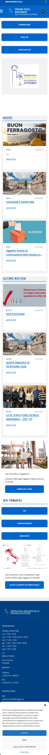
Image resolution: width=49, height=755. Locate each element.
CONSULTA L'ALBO (24, 489)
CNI (24, 510)
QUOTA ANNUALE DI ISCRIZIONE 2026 (18, 365)
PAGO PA (24, 37)
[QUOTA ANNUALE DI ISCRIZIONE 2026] (24, 344)
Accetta (24, 733)
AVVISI (7, 117)
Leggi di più (11, 159)
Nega (24, 739)
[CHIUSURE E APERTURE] (24, 183)
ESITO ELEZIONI (15, 314)
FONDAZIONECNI (24, 523)
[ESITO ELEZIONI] (24, 295)
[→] (24, 134)
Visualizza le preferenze (24, 746)
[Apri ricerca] (42, 11)
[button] (45, 705)
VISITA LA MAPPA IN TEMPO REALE (24, 584)
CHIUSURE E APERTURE (20, 202)
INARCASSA (24, 535)
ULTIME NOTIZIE (14, 278)
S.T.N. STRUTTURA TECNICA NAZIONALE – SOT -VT (22, 417)
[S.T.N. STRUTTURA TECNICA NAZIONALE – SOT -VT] (24, 396)
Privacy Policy (24, 752)
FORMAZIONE (24, 24)
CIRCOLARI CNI (24, 49)
